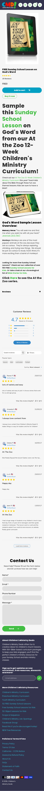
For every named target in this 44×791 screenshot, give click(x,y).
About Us (6, 758)
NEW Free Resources (11, 730)
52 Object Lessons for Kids (14, 711)
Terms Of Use (8, 747)
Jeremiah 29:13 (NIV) (11, 235)
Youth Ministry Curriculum (13, 700)
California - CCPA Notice (13, 751)
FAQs (4, 762)
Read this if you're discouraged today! (19, 726)
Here (13, 278)
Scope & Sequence (11, 715)
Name (5, 575)
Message (7, 602)
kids (11, 362)
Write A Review (22, 343)
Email (5, 584)
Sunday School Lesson (19, 119)
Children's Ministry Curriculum (15, 692)
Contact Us (7, 770)
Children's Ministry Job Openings (17, 719)
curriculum (19, 362)
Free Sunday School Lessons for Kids (18, 707)
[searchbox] (11, 352)
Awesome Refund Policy (13, 755)
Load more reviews (22, 546)
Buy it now (10, 96)
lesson (5, 362)
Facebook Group (10, 722)
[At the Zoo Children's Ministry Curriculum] (22, 217)
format (27, 362)
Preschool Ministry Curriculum (15, 696)
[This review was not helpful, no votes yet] (39, 401)
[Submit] (39, 678)
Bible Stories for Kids (17, 273)
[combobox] (33, 367)
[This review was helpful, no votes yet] (36, 401)
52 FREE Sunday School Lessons (16, 703)
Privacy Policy (8, 743)
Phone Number (9, 593)
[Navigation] (40, 5)
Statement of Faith (10, 766)
